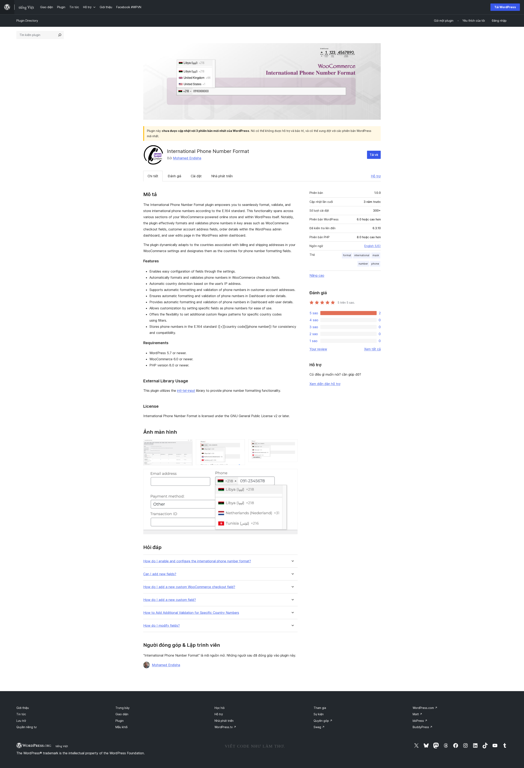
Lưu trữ (21, 720)
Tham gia (320, 708)
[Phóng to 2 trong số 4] (239, 445)
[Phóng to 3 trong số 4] (292, 445)
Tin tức (21, 714)
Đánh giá (174, 176)
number (363, 263)
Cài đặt (196, 176)
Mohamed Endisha (187, 158)
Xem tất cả (372, 349)
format (347, 255)
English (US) (372, 246)
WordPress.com (425, 708)
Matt (417, 714)
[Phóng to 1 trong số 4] (187, 445)
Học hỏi (220, 708)
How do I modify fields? (161, 626)
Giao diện (121, 714)
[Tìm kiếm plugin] (60, 35)
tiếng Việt (61, 746)
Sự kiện (319, 714)
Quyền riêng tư (26, 727)
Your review (318, 349)
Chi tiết (153, 176)
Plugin (119, 720)
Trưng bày (122, 708)
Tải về (374, 154)
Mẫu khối (121, 727)
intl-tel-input (186, 390)
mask (376, 255)
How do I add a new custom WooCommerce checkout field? (189, 587)
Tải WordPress (505, 7)
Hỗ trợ (376, 176)
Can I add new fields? (159, 574)
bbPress (420, 720)
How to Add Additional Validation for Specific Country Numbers (191, 613)
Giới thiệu (22, 708)
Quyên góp (323, 720)
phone (375, 263)
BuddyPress (423, 727)
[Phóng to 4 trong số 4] (292, 474)
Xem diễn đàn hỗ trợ (324, 384)
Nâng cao (316, 275)
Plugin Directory (27, 20)
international (361, 255)
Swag (319, 727)
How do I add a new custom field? (169, 600)
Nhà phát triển (222, 176)
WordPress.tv (225, 727)
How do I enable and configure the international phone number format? (197, 561)
